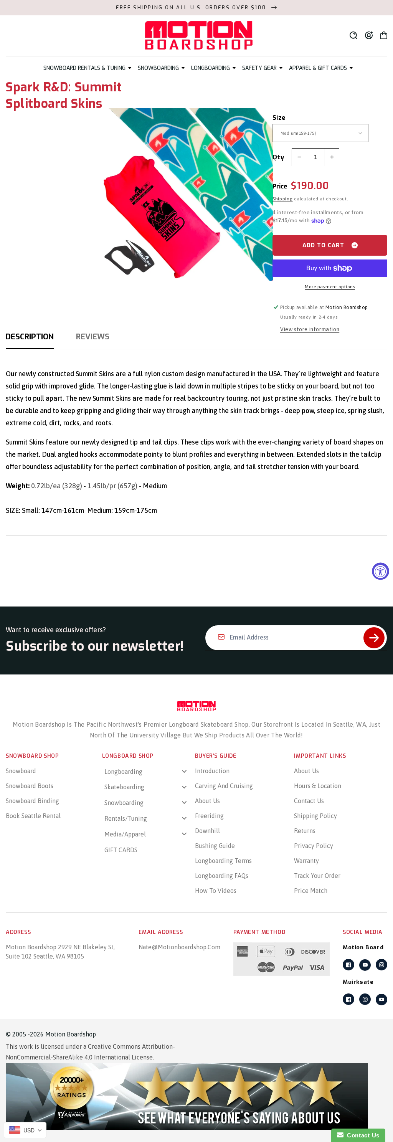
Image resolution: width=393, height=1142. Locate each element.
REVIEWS (92, 337)
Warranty (306, 860)
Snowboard (21, 770)
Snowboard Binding (32, 800)
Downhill (207, 830)
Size (279, 118)
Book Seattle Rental (33, 815)
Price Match (310, 890)
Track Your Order (317, 875)
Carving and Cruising (224, 785)
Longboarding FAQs (221, 875)
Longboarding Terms (223, 860)
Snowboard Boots (29, 785)
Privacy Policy (313, 845)
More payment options (330, 286)
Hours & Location (317, 785)
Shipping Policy (315, 815)
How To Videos (215, 890)
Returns (304, 830)
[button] (87, 68)
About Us (207, 800)
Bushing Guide (215, 845)
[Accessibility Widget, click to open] (380, 571)
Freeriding (209, 815)
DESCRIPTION (30, 337)
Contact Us (309, 800)
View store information (309, 329)
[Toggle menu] (184, 771)
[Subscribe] (374, 637)
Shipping (282, 199)
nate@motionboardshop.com (179, 947)
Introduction (212, 770)
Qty (278, 157)
